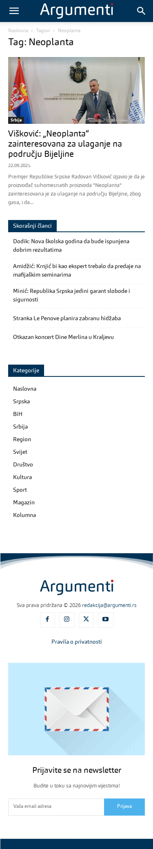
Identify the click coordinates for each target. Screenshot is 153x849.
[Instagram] (67, 620)
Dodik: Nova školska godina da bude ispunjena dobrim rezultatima (71, 246)
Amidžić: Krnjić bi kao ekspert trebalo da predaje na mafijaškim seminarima (77, 271)
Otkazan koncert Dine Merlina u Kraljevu (63, 337)
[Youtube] (105, 620)
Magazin (24, 503)
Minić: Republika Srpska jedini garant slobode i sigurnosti (71, 295)
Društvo (23, 465)
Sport (20, 490)
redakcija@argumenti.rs (109, 605)
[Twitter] (86, 620)
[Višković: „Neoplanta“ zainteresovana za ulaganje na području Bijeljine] (76, 90)
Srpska (21, 402)
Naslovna (18, 31)
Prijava (124, 806)
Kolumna (24, 515)
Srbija (16, 120)
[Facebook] (47, 620)
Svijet (20, 452)
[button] (14, 11)
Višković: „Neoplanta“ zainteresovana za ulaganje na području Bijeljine (65, 144)
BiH (17, 414)
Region (22, 439)
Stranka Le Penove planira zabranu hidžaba (67, 318)
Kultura (22, 477)
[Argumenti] (76, 587)
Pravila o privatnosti (76, 642)
